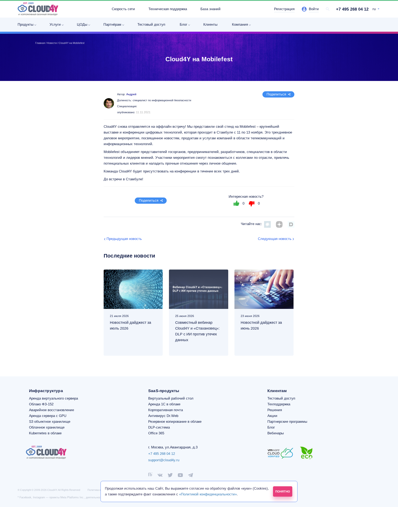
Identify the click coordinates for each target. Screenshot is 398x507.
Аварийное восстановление (51, 410)
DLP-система (159, 427)
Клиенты (210, 24)
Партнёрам (112, 24)
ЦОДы (82, 24)
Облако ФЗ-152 (41, 404)
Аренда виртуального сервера (53, 398)
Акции (272, 416)
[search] (328, 9)
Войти (314, 9)
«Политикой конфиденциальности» (208, 494)
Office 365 (156, 433)
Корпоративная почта (165, 410)
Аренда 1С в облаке (164, 404)
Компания (240, 24)
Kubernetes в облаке (45, 433)
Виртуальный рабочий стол (170, 398)
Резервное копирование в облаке (174, 422)
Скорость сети (123, 9)
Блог (183, 24)
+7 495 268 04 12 (352, 9)
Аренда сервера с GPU (47, 416)
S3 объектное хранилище (49, 422)
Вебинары (275, 433)
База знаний (210, 9)
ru (375, 9)
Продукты (25, 24)
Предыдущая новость (124, 239)
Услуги (55, 24)
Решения (274, 410)
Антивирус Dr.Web (163, 416)
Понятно (282, 491)
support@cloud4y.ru (163, 460)
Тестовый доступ (151, 24)
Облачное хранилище (46, 427)
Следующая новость (274, 239)
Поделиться (276, 94)
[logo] (38, 9)
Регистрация (284, 9)
